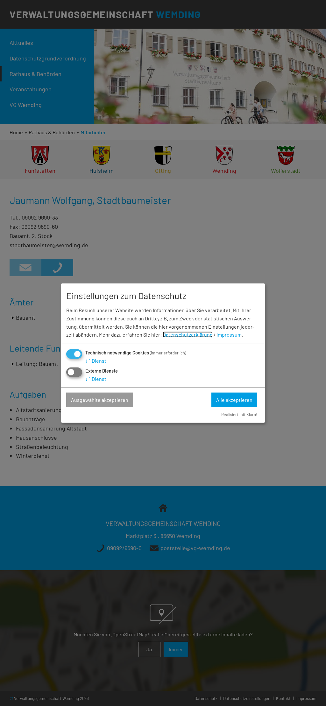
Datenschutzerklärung (188, 335)
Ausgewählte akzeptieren (99, 400)
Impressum (229, 335)
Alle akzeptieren (234, 400)
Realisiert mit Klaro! (239, 414)
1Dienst (95, 361)
